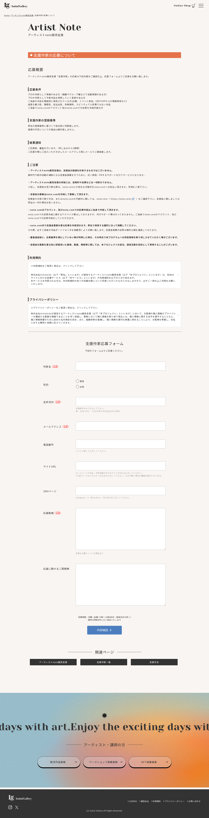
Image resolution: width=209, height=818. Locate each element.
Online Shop (182, 5)
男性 (82, 381)
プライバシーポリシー (175, 801)
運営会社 (145, 801)
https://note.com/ (121, 198)
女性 (82, 386)
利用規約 (157, 801)
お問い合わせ (195, 801)
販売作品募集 (58, 762)
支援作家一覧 (104, 662)
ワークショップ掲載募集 (103, 762)
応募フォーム (111, 76)
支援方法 (154, 662)
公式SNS (133, 801)
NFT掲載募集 (149, 762)
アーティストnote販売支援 (53, 662)
